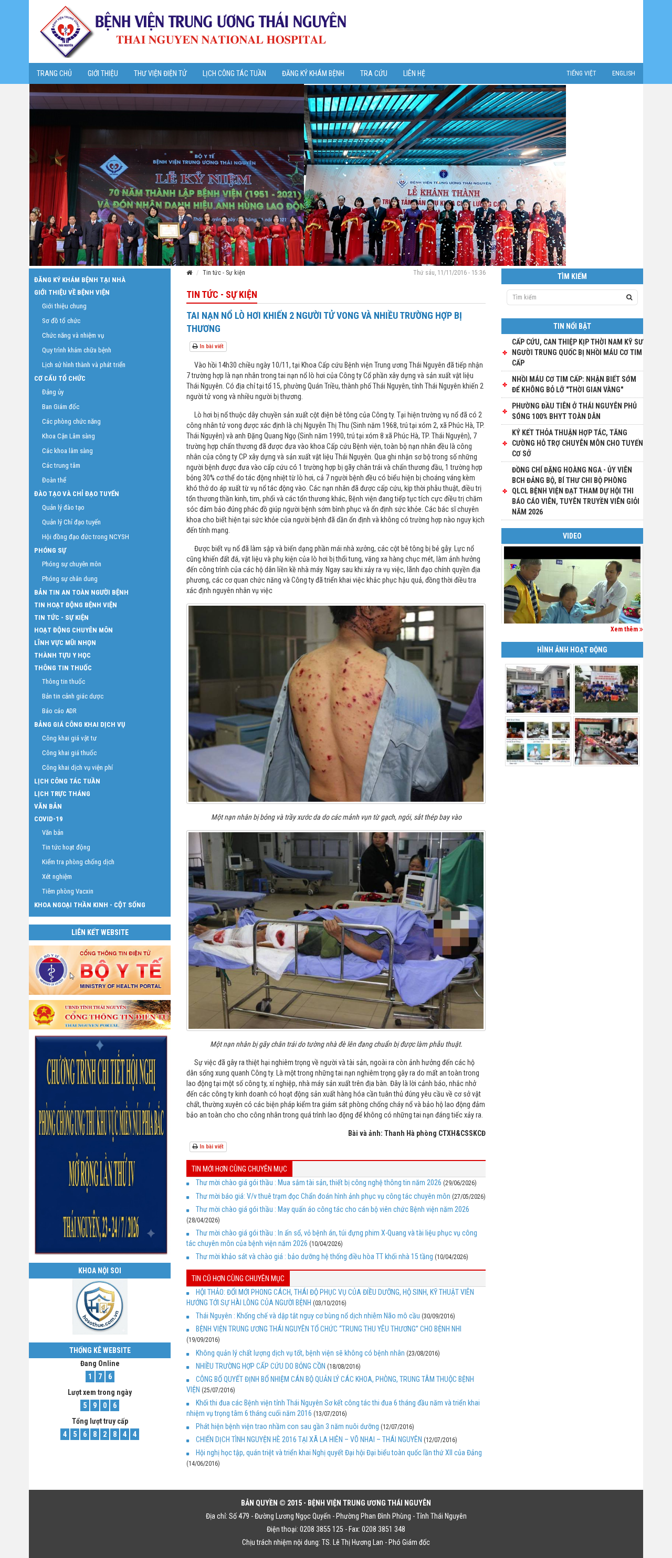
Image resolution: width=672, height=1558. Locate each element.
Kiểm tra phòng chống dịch (78, 862)
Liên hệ (414, 73)
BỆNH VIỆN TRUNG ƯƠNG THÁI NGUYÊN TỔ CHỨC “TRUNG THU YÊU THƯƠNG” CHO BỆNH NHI (328, 1329)
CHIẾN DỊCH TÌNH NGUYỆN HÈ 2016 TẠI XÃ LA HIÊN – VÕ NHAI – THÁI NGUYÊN (309, 1439)
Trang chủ (54, 73)
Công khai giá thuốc (69, 753)
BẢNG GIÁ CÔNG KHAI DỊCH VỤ (79, 724)
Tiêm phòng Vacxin (67, 891)
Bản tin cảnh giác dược (72, 696)
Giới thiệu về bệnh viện (72, 292)
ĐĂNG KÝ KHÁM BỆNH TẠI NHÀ (79, 280)
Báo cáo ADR (59, 711)
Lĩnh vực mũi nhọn (65, 643)
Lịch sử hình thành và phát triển (83, 365)
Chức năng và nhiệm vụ (73, 335)
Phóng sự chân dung (70, 579)
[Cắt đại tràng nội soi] (572, 597)
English (623, 73)
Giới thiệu (103, 73)
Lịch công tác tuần (234, 73)
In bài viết (211, 346)
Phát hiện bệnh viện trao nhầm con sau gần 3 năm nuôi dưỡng (287, 1426)
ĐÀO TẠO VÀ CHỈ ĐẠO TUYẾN (76, 494)
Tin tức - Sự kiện (224, 272)
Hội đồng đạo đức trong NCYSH (85, 537)
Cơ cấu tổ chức (60, 378)
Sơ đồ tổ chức (61, 321)
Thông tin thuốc (63, 668)
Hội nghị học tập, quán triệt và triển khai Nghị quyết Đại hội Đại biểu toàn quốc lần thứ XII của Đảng (339, 1452)
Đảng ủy (53, 392)
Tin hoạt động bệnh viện (75, 605)
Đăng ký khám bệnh (313, 73)
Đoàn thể (54, 480)
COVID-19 (48, 819)
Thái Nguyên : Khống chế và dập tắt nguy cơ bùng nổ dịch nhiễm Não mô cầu (308, 1316)
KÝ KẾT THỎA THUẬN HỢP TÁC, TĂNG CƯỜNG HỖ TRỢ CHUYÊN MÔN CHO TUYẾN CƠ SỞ (577, 443)
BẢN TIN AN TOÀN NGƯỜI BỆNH (81, 592)
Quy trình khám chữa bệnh (76, 350)
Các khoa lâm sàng (67, 451)
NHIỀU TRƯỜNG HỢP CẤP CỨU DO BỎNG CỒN (261, 1366)
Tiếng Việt (581, 73)
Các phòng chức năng (71, 421)
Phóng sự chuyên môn (71, 564)
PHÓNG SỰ (50, 550)
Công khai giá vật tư (69, 738)
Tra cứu (373, 73)
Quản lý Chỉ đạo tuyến (71, 522)
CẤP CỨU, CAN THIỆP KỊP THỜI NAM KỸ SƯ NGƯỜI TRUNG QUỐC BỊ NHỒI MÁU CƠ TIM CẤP (577, 352)
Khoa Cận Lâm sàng (68, 436)
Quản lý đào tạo (63, 507)
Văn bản (48, 806)
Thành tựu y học (62, 655)
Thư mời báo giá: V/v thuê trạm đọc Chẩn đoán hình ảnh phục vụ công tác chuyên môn (323, 1196)
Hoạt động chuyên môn (73, 630)
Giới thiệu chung (64, 306)
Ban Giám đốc (60, 407)
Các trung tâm (61, 465)
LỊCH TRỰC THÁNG (62, 794)
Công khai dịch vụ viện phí (77, 767)
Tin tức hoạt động (66, 847)
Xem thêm (625, 629)
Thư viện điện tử (160, 73)
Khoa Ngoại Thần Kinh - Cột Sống (89, 905)
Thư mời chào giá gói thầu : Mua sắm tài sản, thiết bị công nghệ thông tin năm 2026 (319, 1182)
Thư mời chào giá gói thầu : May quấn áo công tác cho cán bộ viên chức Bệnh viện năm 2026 (332, 1209)
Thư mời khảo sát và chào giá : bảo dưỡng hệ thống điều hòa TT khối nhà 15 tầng (314, 1256)
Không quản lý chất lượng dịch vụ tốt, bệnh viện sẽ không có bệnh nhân (300, 1353)
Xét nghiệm (57, 876)
